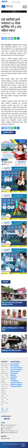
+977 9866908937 (6, 429)
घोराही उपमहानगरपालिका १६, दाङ (10, 433)
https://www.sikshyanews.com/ (10, 431)
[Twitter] (4, 1)
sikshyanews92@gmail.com (9, 425)
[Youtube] (6, 1)
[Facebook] (3, 1)
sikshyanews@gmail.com (7, 427)
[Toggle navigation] (24, 6)
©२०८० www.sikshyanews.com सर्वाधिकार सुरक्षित (14, 445)
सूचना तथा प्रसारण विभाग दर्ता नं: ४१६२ (4, 410)
